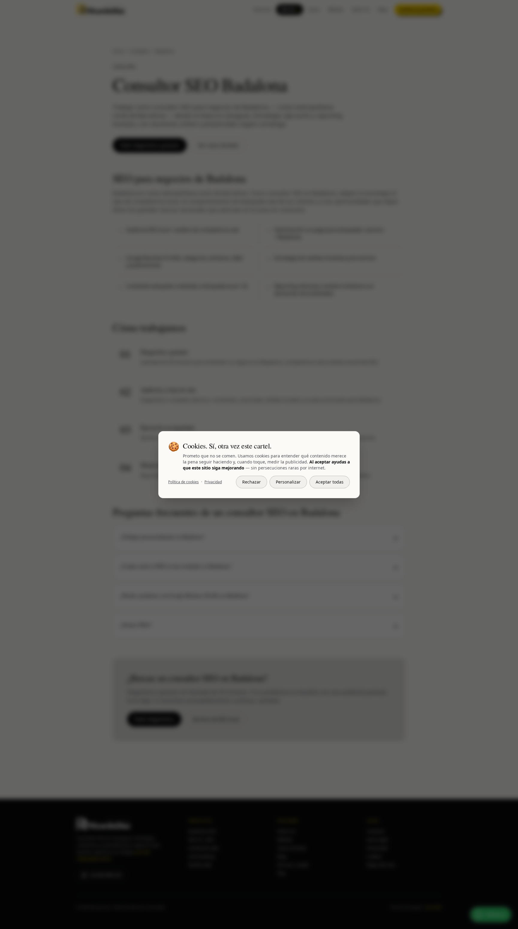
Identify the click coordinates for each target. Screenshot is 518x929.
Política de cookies (183, 482)
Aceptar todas (330, 482)
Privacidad (213, 482)
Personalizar (288, 482)
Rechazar (251, 482)
